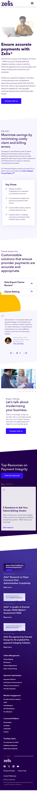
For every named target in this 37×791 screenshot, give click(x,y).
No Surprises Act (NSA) (11, 742)
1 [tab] (17, 353)
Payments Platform (10, 679)
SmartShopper (8, 705)
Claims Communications (11, 685)
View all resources (12, 475)
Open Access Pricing (10, 669)
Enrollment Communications (13, 682)
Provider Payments (9, 689)
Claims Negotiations (10, 665)
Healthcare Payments (10, 745)
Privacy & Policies (9, 771)
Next (25, 353)
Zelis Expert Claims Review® (14, 284)
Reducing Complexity (11, 748)
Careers (6, 732)
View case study (18, 344)
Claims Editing (12, 291)
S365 (5, 702)
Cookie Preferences (10, 776)
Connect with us (11, 101)
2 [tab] (20, 353)
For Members (8, 712)
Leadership (7, 729)
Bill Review (7, 662)
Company (7, 725)
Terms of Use (22, 771)
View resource (8, 527)
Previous (12, 353)
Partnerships (7, 722)
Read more (8, 587)
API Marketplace (9, 709)
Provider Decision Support (12, 699)
